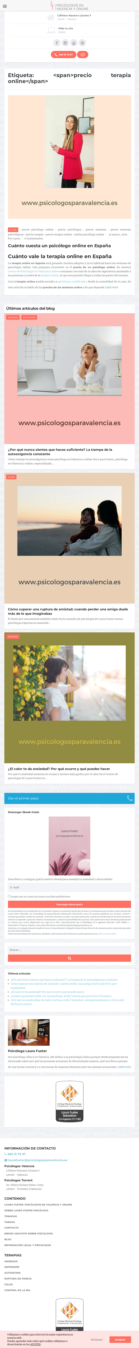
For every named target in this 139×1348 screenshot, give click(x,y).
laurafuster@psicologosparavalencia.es (37, 1160)
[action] (82, 54)
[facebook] (56, 42)
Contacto (11, 1227)
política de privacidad (106, 934)
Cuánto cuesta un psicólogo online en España (59, 245)
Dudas (13, 230)
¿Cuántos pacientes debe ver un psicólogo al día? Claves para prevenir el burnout (61, 996)
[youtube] (73, 42)
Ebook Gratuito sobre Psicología (28, 1233)
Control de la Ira (17, 1290)
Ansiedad (13, 317)
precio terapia (34, 234)
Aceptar (120, 1339)
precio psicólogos (69, 229)
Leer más (124, 1067)
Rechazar (97, 1339)
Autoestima (12, 1272)
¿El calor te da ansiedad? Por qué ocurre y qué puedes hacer (59, 769)
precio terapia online (59, 234)
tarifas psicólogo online (89, 234)
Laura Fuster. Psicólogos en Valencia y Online (38, 1204)
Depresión (11, 1266)
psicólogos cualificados (72, 281)
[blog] (82, 42)
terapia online (50, 275)
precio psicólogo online (38, 229)
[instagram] (65, 42)
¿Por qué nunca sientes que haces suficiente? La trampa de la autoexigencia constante (64, 979)
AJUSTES (35, 1344)
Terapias (10, 1216)
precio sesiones (96, 229)
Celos (8, 1284)
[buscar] (69, 958)
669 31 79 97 (65, 54)
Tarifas (9, 1222)
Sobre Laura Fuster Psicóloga (26, 1210)
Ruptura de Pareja (18, 1278)
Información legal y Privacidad (27, 1245)
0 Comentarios (33, 238)
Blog (7, 1239)
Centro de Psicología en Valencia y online (34, 271)
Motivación (29, 317)
